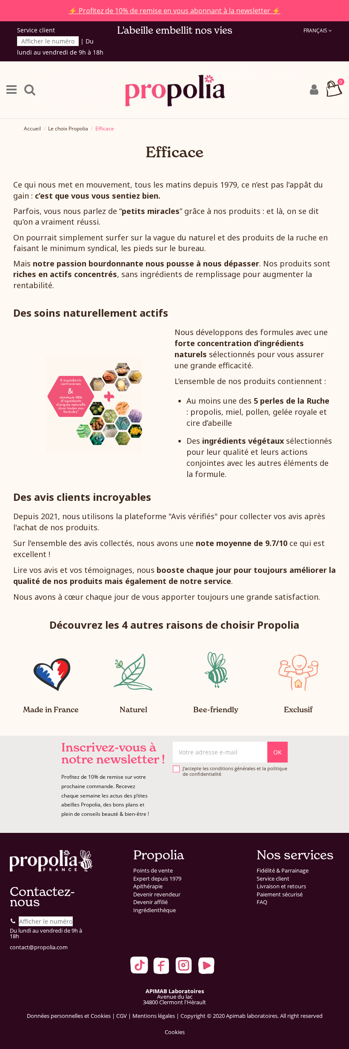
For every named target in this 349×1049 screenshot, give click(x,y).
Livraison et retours (281, 886)
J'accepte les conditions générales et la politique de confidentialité (235, 771)
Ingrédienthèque (154, 910)
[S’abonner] (277, 752)
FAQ (262, 902)
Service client (273, 878)
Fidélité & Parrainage (283, 870)
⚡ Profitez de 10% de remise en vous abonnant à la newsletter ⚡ (174, 10)
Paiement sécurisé (280, 894)
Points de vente (153, 870)
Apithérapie (148, 886)
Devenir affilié (150, 902)
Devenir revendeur (156, 894)
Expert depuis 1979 (157, 878)
